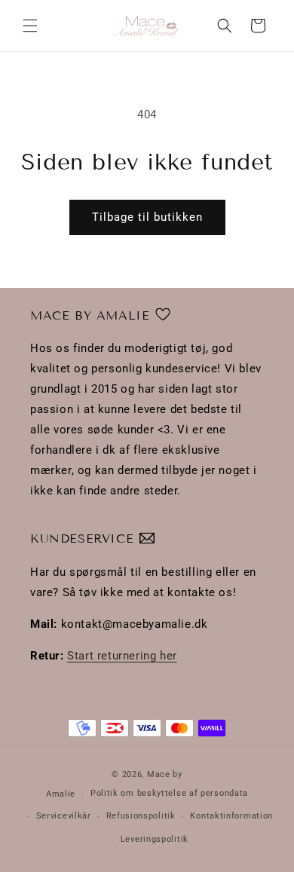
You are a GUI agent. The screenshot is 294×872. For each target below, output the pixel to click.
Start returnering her (122, 655)
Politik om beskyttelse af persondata (169, 793)
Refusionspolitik (141, 816)
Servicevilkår (63, 816)
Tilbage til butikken (147, 217)
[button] (30, 25)
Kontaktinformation (231, 816)
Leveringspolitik (154, 839)
